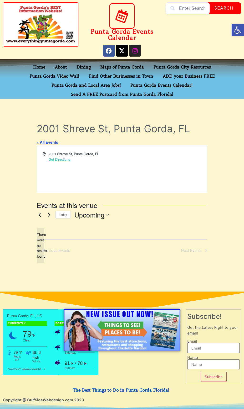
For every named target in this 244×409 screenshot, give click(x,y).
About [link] (61, 67)
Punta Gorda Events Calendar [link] (122, 35)
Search (224, 8)
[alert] (40, 245)
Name (192, 357)
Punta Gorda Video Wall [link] (54, 76)
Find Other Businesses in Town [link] (121, 76)
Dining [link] (83, 67)
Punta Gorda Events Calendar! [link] (161, 85)
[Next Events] (49, 215)
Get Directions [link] (59, 159)
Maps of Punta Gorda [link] (122, 67)
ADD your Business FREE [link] (189, 76)
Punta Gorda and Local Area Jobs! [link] (86, 85)
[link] (238, 30)
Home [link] (39, 67)
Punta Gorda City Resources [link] (182, 67)
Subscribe (214, 376)
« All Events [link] (47, 142)
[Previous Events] (39, 215)
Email (192, 341)
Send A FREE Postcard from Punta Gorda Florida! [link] (122, 94)
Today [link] (63, 214)
